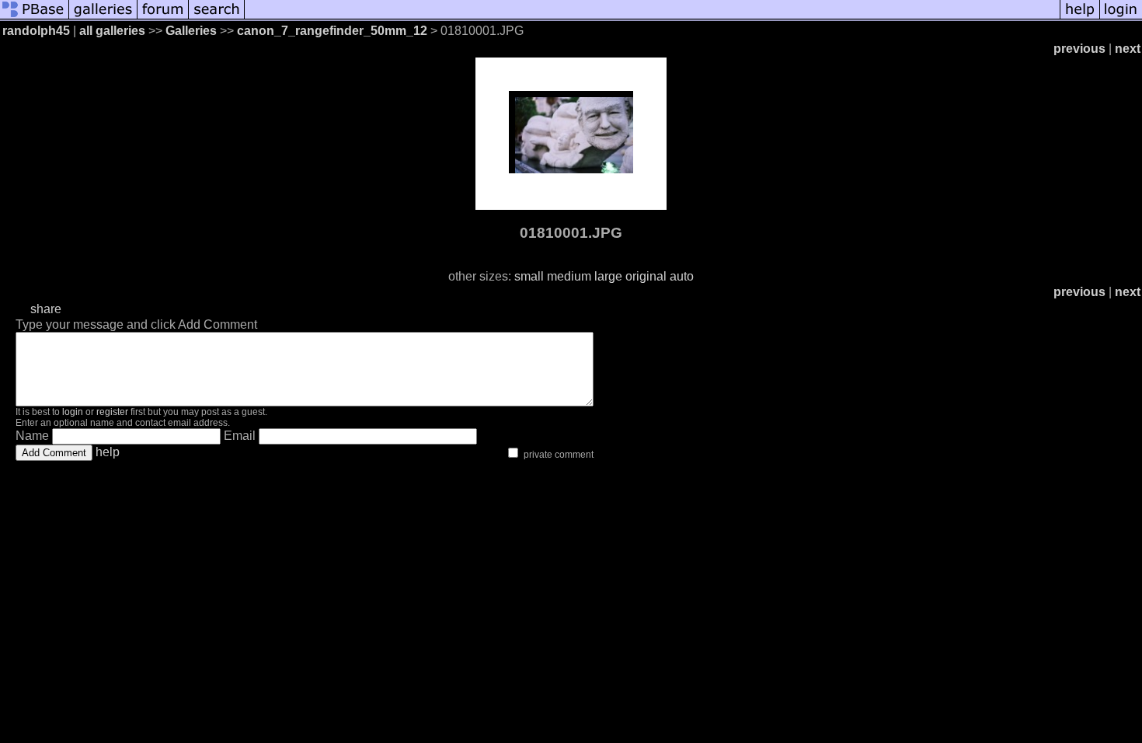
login (72, 411)
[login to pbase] (1121, 17)
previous (1079, 48)
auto (682, 276)
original (646, 276)
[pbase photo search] (217, 17)
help (108, 452)
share (45, 309)
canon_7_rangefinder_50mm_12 (332, 30)
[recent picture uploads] (103, 17)
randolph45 (36, 30)
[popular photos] (652, 17)
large (608, 276)
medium (569, 276)
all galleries (112, 30)
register (112, 411)
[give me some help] (1080, 17)
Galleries (191, 30)
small (529, 276)
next (1127, 48)
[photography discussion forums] (163, 17)
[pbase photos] (34, 17)
